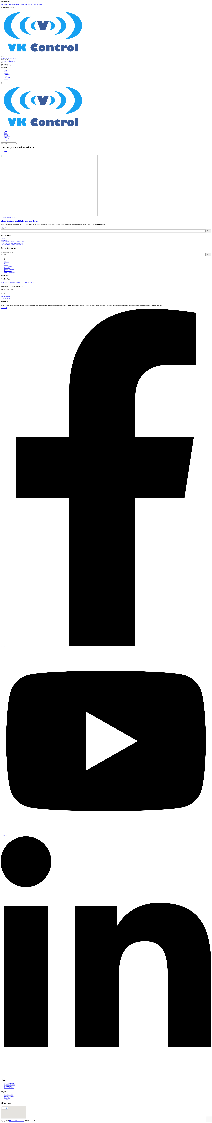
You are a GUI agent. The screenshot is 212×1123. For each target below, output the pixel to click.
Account (3, 238)
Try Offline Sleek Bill (9, 1085)
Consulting (12, 282)
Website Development (9, 272)
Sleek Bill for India (9, 1096)
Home (5, 70)
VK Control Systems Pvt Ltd (16, 1121)
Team (5, 71)
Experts (18, 282)
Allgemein (6, 262)
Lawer (27, 282)
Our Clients (7, 74)
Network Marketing (9, 269)
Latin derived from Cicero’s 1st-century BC (12, 244)
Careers (6, 79)
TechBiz (31, 282)
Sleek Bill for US (8, 1095)
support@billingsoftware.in (8, 61)
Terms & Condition (9, 1088)
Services (6, 73)
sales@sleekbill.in (5, 296)
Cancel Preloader (5, 1)
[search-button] (16, 143)
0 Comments (4, 217)
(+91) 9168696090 (6, 298)
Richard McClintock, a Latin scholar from (12, 243)
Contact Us (7, 77)
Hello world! (4, 240)
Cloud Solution (8, 266)
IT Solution (7, 268)
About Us (6, 76)
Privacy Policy (8, 1086)
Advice (2, 282)
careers (6, 265)
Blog (5, 263)
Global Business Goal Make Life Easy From (19, 221)
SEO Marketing (8, 271)
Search (3, 228)
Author (7, 282)
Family (23, 282)
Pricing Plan (7, 1098)
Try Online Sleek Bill (9, 1083)
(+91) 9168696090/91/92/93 (8, 58)
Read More (4, 227)
